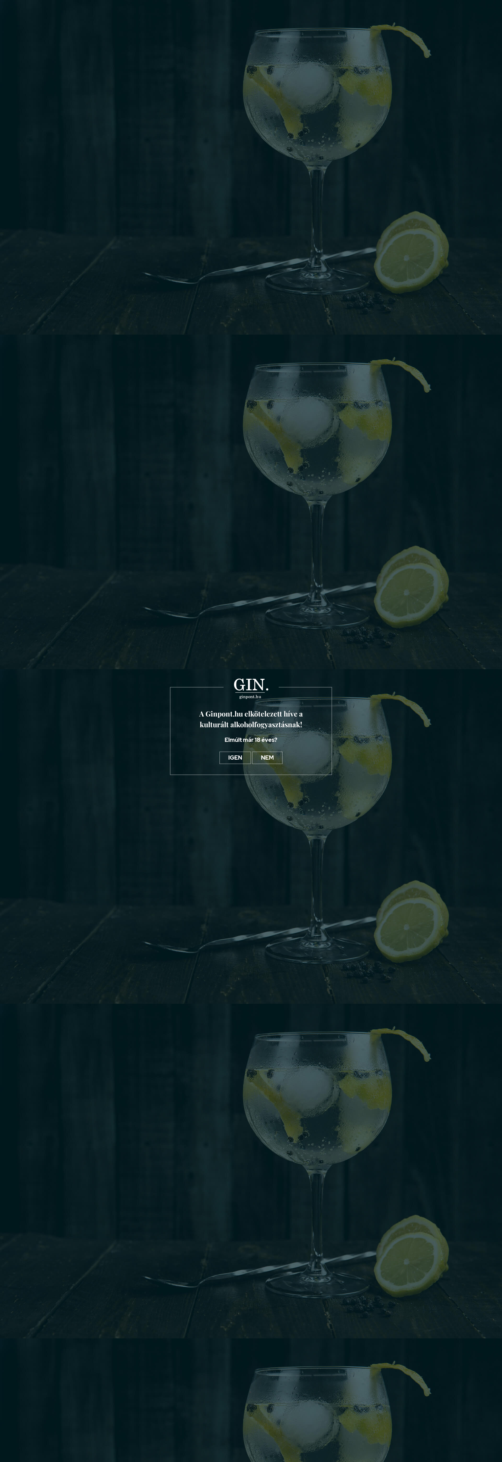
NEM (267, 757)
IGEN (235, 757)
